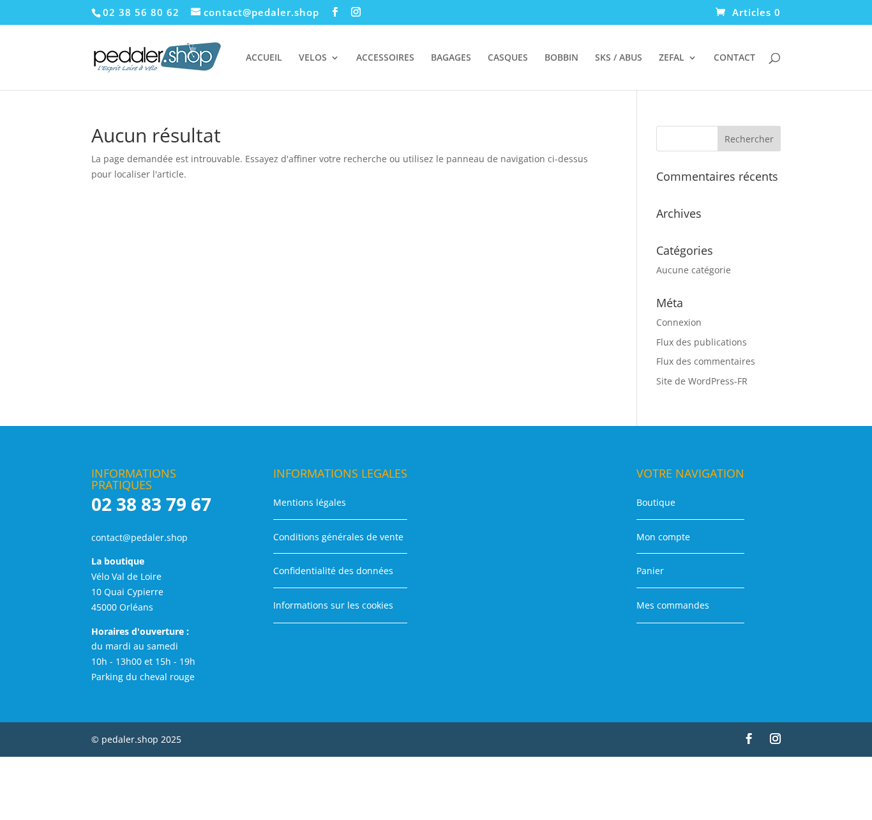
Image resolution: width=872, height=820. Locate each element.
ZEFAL (671, 58)
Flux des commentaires (705, 361)
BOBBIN (561, 58)
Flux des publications (701, 342)
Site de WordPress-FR (702, 381)
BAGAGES (451, 58)
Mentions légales (309, 502)
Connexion (679, 322)
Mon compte (663, 537)
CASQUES (508, 58)
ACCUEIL (264, 58)
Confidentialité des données (333, 571)
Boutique (655, 502)
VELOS (313, 58)
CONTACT (734, 58)
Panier (650, 571)
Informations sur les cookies (333, 605)
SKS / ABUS (618, 58)
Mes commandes (672, 605)
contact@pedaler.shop (139, 537)
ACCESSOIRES (385, 58)
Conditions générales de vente (338, 537)
